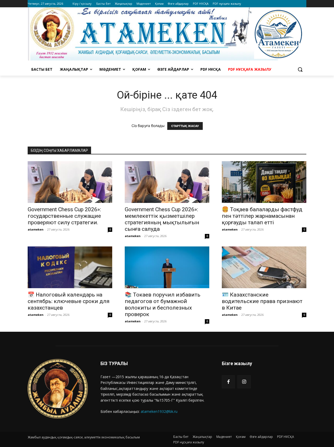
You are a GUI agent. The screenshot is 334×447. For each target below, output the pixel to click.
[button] (300, 69)
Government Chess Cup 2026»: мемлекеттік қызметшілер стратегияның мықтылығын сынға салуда (162, 219)
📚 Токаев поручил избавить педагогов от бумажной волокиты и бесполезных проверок (162, 304)
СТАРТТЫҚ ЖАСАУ (185, 126)
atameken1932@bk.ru (159, 411)
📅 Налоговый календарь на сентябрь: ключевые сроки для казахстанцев (69, 301)
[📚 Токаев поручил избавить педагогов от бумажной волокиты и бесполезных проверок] (167, 267)
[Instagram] (243, 381)
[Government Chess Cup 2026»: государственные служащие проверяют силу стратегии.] (70, 182)
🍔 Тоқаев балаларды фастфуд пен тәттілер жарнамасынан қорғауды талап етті (262, 216)
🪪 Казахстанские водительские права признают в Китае (262, 301)
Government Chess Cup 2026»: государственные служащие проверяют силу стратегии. (64, 216)
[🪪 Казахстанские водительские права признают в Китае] (264, 267)
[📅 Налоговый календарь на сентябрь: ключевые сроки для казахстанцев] (70, 267)
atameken (36, 229)
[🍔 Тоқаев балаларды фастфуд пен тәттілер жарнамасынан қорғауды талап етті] (264, 182)
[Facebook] (228, 381)
